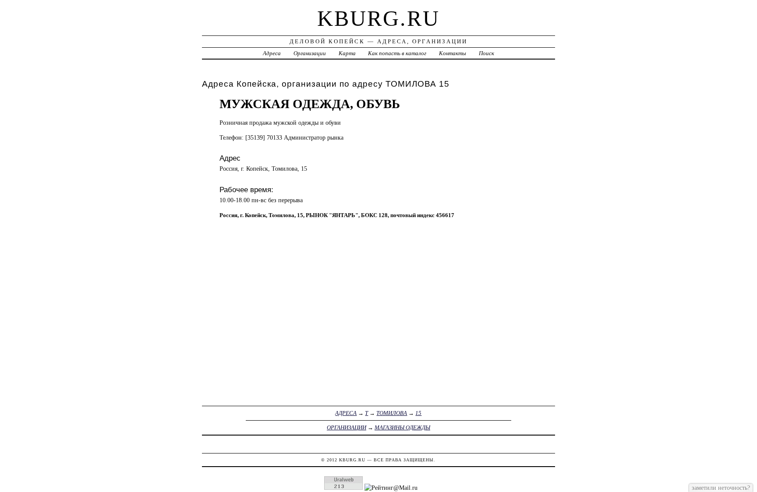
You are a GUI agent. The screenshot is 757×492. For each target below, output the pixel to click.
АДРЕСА (346, 413)
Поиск (486, 53)
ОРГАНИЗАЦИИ (346, 427)
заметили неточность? (721, 487)
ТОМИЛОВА (391, 413)
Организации (310, 53)
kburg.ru (378, 18)
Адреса (272, 53)
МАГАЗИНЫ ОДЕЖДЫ (402, 427)
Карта (347, 53)
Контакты (452, 53)
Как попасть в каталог (397, 53)
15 (418, 413)
